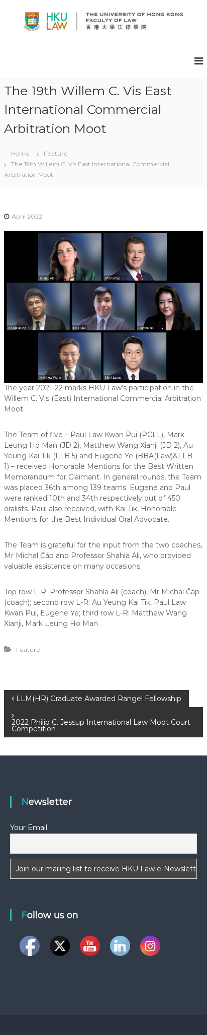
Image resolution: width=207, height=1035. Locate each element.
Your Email (28, 827)
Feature (56, 153)
